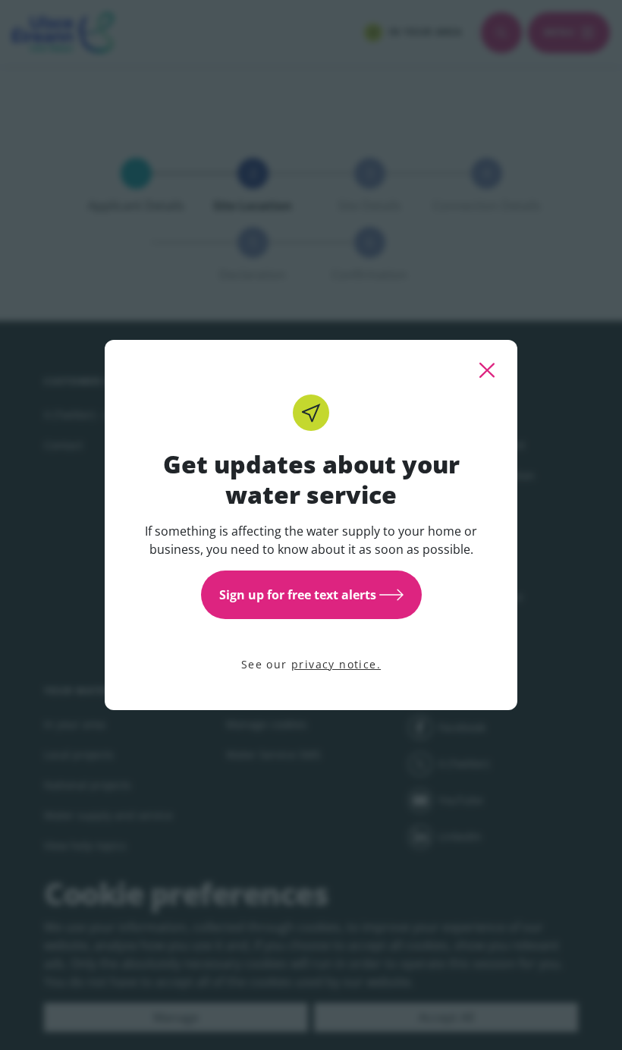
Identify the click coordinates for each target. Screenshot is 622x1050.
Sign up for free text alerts (297, 594)
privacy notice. (336, 664)
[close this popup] (487, 370)
